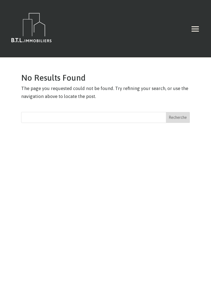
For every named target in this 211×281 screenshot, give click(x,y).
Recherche (178, 117)
